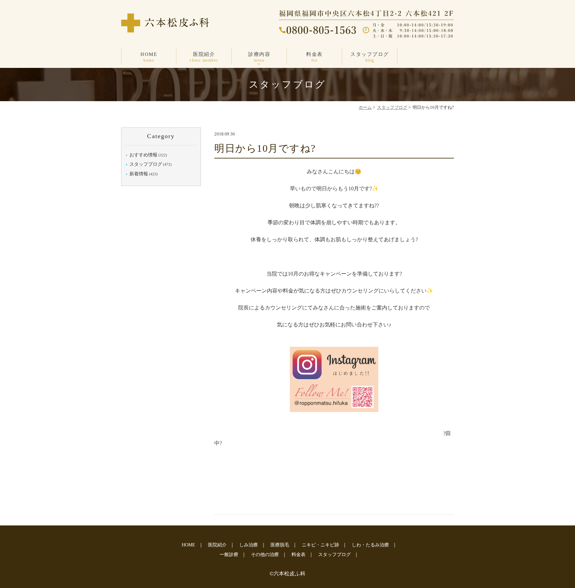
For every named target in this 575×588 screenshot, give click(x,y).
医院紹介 (204, 57)
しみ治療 (248, 544)
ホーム (365, 107)
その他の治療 (265, 554)
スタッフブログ (369, 57)
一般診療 (229, 554)
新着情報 (138, 173)
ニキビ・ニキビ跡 (320, 544)
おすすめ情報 (143, 154)
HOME (148, 57)
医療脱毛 (280, 544)
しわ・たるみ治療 (370, 544)
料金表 (314, 57)
